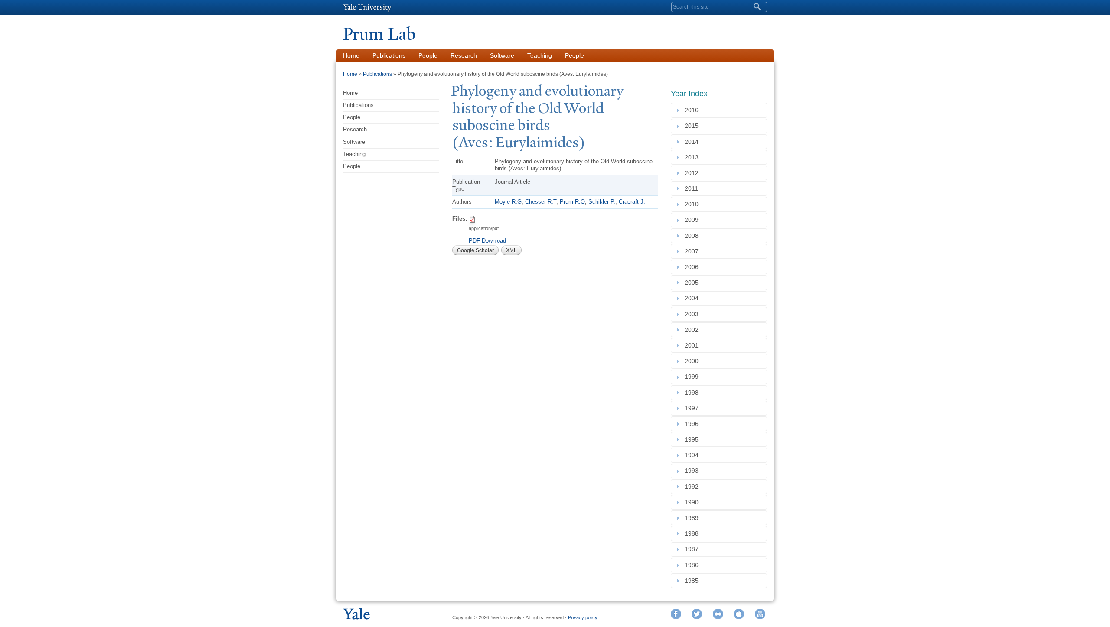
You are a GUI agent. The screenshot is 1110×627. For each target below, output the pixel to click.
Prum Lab (379, 34)
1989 (693, 517)
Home (351, 55)
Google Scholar (475, 250)
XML (511, 250)
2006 (693, 266)
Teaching (539, 55)
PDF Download (487, 240)
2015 (693, 126)
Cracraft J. (632, 201)
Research (464, 55)
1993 (693, 471)
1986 (693, 565)
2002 (693, 329)
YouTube (760, 614)
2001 (693, 345)
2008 (693, 235)
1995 (693, 439)
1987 (693, 549)
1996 (693, 423)
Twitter (697, 614)
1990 (693, 502)
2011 (693, 188)
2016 (693, 110)
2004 (693, 298)
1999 (693, 377)
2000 (693, 360)
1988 (693, 533)
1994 (693, 455)
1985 (693, 580)
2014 (693, 141)
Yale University (367, 7)
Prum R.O (572, 201)
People (427, 55)
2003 (693, 314)
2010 (693, 204)
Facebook (676, 614)
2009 (693, 220)
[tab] (719, 110)
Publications (388, 55)
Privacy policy (582, 617)
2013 (693, 157)
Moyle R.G (508, 201)
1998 (693, 392)
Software (502, 55)
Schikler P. (601, 201)
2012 (693, 172)
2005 (693, 282)
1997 (693, 408)
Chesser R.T (540, 201)
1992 (693, 486)
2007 (693, 251)
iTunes (739, 614)
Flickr (718, 614)
